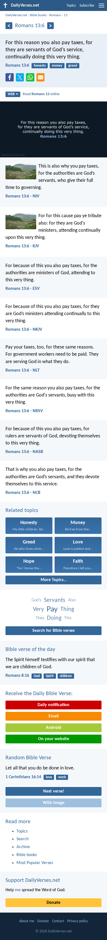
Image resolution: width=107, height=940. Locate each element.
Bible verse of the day (30, 649)
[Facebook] (10, 79)
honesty (40, 65)
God (37, 676)
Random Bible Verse (28, 758)
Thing (67, 609)
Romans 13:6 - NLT (22, 370)
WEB (11, 94)
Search (22, 839)
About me (26, 921)
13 (65, 15)
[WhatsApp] (31, 77)
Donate (53, 903)
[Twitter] (21, 79)
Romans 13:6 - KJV (22, 246)
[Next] (50, 25)
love (49, 777)
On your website (53, 739)
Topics (71, 6)
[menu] (101, 7)
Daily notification (53, 705)
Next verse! (53, 791)
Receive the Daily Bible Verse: (38, 693)
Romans (55, 15)
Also (71, 600)
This (67, 618)
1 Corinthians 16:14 (23, 777)
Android (53, 728)
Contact (58, 921)
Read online (41, 94)
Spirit (50, 676)
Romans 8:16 (17, 675)
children (66, 676)
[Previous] (8, 25)
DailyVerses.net (16, 15)
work (62, 777)
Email (54, 716)
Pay (52, 609)
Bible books (38, 15)
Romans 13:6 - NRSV (24, 411)
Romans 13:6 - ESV (22, 289)
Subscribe (87, 6)
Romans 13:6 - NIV (22, 196)
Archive (23, 847)
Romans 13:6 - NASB (24, 452)
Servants (54, 600)
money (57, 65)
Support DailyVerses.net (32, 880)
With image (53, 803)
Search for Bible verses (53, 630)
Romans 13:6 (17, 65)
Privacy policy (77, 921)
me (18, 890)
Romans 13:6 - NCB (22, 493)
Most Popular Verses (34, 863)
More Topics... (54, 580)
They (40, 618)
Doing (54, 618)
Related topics (21, 510)
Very (38, 609)
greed (72, 65)
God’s (36, 600)
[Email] (41, 79)
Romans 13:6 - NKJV (23, 329)
